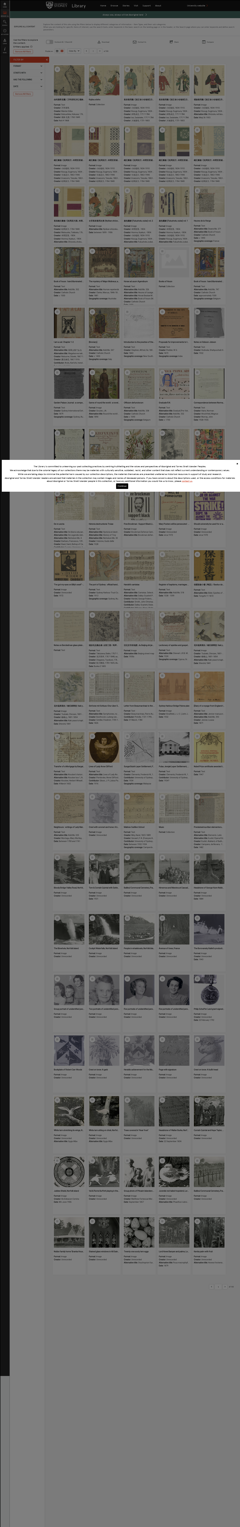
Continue (122, 486)
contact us (187, 481)
